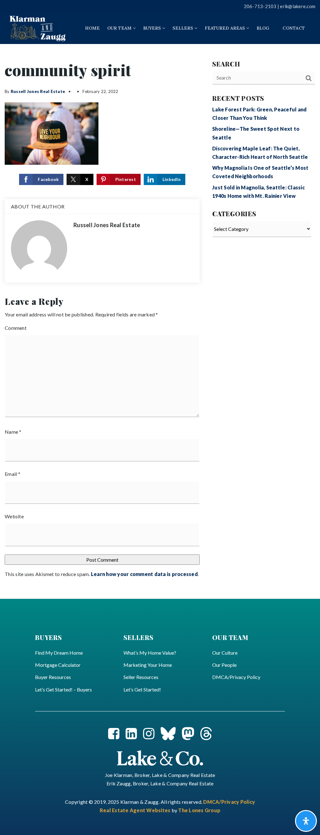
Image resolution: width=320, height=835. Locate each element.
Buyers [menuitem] (152, 28)
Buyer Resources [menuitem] (53, 677)
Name (13, 432)
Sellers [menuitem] (183, 28)
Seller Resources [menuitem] (140, 677)
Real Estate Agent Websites (136, 810)
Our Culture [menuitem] (225, 653)
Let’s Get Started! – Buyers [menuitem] (63, 689)
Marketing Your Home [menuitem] (147, 665)
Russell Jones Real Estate (38, 91)
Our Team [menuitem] (120, 28)
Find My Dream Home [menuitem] (59, 653)
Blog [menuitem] (263, 28)
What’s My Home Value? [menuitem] (149, 653)
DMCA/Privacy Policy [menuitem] (236, 677)
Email (12, 474)
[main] (160, 321)
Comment (16, 328)
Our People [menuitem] (224, 665)
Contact (293, 28)
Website (14, 516)
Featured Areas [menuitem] (225, 28)
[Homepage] (37, 28)
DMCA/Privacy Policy (229, 802)
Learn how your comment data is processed (144, 574)
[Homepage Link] (160, 757)
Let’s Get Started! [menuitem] (142, 689)
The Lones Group (199, 810)
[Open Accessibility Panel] (306, 821)
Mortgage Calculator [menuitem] (58, 665)
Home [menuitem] (92, 28)
